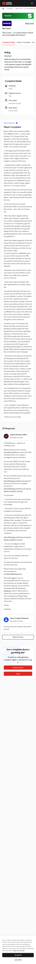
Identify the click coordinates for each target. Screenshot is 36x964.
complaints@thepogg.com (13, 574)
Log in (18, 674)
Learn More (18, 960)
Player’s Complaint (23, 42)
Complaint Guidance (11, 452)
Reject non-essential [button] (18, 950)
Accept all (18, 955)
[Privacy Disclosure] (17, 123)
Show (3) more (18, 637)
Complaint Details (8, 42)
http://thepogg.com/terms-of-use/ (16, 481)
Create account (18, 668)
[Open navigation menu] (32, 3)
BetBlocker (7, 591)
